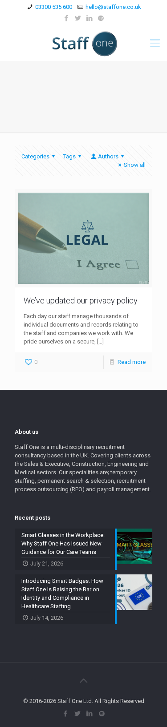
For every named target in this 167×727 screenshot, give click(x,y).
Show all (135, 165)
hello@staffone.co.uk (113, 7)
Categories (35, 156)
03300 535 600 (53, 7)
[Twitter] (77, 18)
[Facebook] (66, 18)
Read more (132, 362)
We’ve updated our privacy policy (81, 300)
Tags (69, 156)
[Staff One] (83, 43)
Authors (108, 156)
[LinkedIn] (89, 18)
